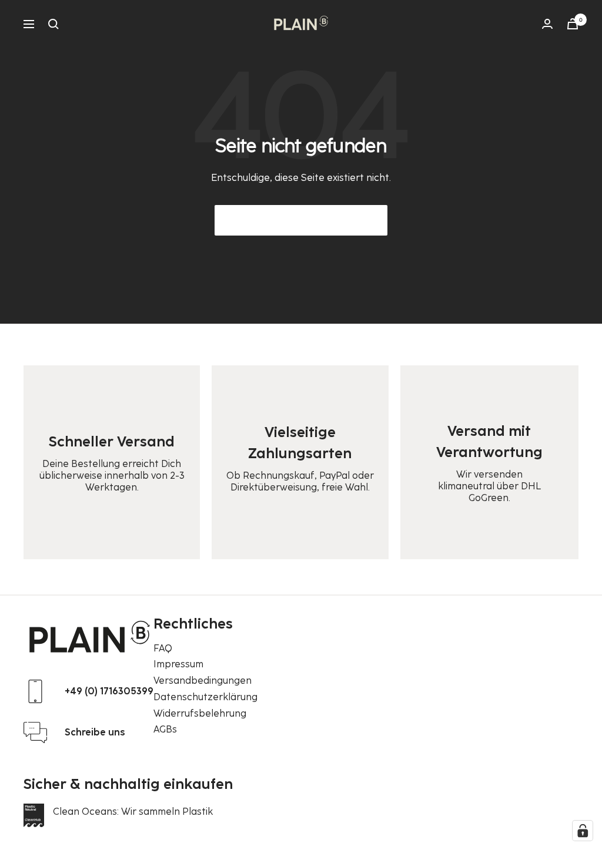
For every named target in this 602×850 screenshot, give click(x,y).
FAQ (162, 648)
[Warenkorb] (572, 23)
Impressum (178, 664)
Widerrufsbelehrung (199, 713)
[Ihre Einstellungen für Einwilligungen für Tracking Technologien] (583, 831)
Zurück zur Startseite (301, 220)
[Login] (547, 24)
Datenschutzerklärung (205, 697)
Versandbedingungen (202, 680)
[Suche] (53, 24)
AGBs (165, 729)
